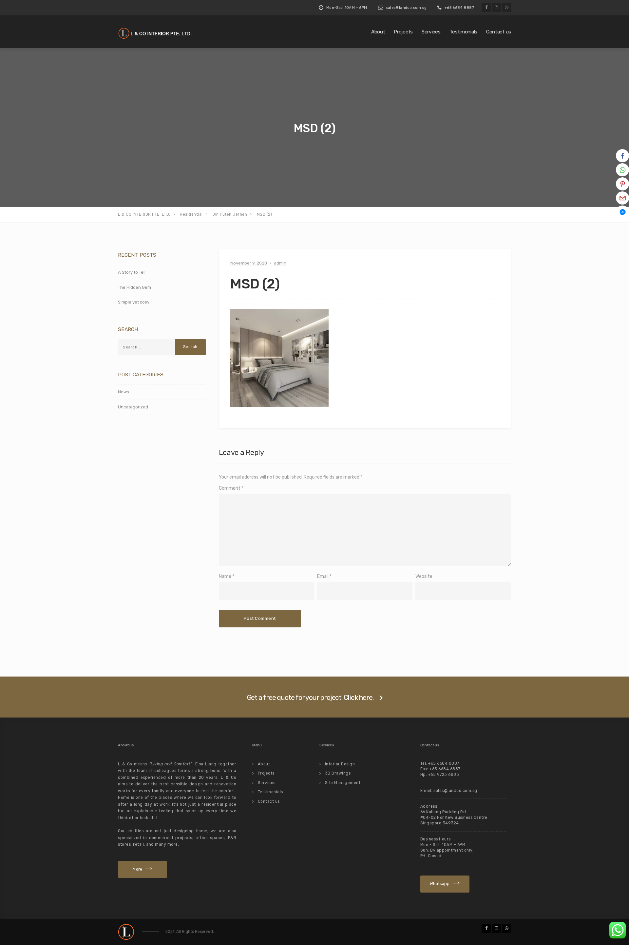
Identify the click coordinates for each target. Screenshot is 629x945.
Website (423, 576)
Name (225, 576)
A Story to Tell (131, 272)
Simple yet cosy (133, 302)
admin (280, 263)
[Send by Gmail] (622, 198)
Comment (231, 488)
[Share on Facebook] (622, 155)
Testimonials (463, 32)
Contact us (498, 32)
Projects (403, 32)
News (123, 391)
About (378, 32)
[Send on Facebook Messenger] (622, 212)
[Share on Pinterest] (622, 183)
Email (323, 576)
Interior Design (340, 764)
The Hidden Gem (134, 287)
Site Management (343, 782)
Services (431, 32)
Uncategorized (133, 406)
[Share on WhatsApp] (622, 169)
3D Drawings (338, 773)
